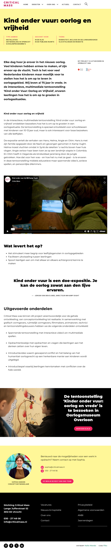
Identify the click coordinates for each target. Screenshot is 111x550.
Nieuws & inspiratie (51, 510)
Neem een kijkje (83, 429)
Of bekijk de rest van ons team (57, 481)
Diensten (36, 4)
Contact (77, 4)
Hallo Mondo (86, 546)
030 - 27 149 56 (51, 471)
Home (25, 4)
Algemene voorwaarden (91, 510)
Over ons (51, 4)
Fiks (103, 546)
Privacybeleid (85, 505)
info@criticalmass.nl (15, 522)
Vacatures (46, 505)
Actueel (65, 4)
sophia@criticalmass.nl (55, 467)
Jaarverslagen (85, 520)
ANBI (80, 515)
